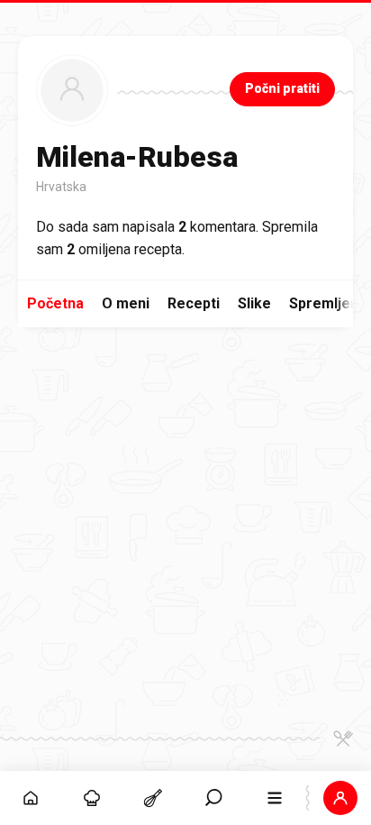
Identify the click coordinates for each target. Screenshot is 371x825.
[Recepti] (153, 798)
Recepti (193, 303)
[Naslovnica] (30, 798)
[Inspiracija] (91, 798)
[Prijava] (340, 798)
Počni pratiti (282, 88)
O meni (125, 303)
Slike (254, 303)
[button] (214, 798)
